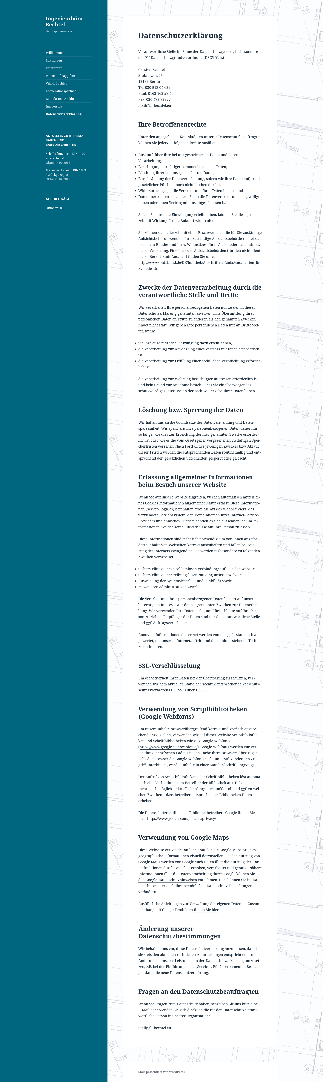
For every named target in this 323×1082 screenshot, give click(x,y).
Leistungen (54, 60)
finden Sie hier (205, 909)
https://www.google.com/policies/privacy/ (181, 818)
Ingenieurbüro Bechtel (64, 21)
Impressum (54, 106)
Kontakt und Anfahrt (61, 99)
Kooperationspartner (61, 91)
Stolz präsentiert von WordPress (161, 1072)
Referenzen (54, 68)
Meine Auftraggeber (60, 76)
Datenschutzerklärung (64, 114)
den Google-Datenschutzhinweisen (167, 879)
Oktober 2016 (55, 208)
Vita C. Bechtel (56, 83)
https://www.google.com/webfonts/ (168, 747)
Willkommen (55, 53)
